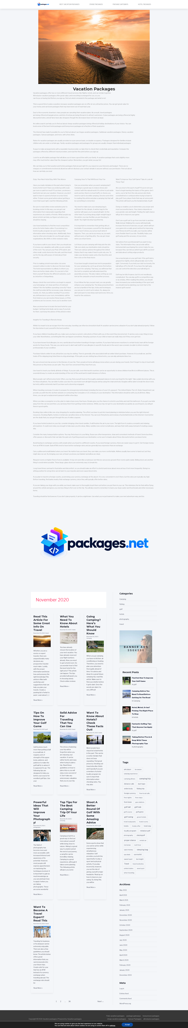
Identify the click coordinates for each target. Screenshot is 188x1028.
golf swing (128, 817)
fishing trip (140, 789)
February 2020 (124, 965)
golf (47, 729)
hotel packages (144, 4)
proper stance (130, 840)
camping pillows (129, 779)
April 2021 (123, 895)
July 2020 (123, 940)
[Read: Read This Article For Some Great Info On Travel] (42, 641)
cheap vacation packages (116, 1019)
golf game (140, 812)
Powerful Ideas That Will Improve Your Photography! (41, 812)
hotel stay (147, 826)
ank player (127, 769)
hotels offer (136, 826)
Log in (121, 989)
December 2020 (125, 915)
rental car (143, 840)
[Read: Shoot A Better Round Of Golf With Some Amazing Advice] (95, 834)
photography (36, 827)
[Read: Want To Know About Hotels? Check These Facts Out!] (95, 740)
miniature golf (145, 831)
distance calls (129, 784)
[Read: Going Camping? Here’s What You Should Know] (95, 646)
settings (112, 1026)
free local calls (144, 793)
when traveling (129, 873)
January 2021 (124, 910)
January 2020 (124, 970)
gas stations (139, 802)
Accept (127, 1025)
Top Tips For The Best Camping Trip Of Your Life (68, 809)
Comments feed (125, 999)
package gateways (120, 4)
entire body (128, 789)
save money (128, 850)
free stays (139, 797)
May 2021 (123, 890)
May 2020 (123, 950)
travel (47, 633)
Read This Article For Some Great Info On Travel (41, 623)
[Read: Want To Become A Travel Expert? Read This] (42, 932)
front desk (128, 802)
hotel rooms (143, 822)
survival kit (138, 854)
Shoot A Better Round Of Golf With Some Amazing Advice (93, 812)
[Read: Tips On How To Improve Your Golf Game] (42, 737)
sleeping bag (142, 850)
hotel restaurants (130, 822)
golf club (137, 807)
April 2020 (123, 955)
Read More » (38, 700)
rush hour (137, 845)
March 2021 (123, 900)
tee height (139, 859)
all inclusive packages (151, 1019)
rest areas (127, 845)
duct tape (141, 784)
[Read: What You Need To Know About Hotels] (68, 638)
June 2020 (123, 945)
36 (69, 1001)
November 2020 (125, 920)
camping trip (145, 778)
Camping (89, 638)
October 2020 (124, 925)
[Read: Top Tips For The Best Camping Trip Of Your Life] (68, 827)
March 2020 (123, 960)
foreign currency (130, 793)
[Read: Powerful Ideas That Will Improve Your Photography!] (42, 835)
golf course (128, 812)
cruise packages (96, 4)
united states (128, 868)
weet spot (140, 868)
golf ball (127, 807)
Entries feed (124, 994)
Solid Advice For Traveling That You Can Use (68, 719)
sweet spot (128, 859)
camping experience (131, 774)
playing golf (141, 835)
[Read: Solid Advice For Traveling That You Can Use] (68, 737)
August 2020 (124, 935)
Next (100, 1001)
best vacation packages (69, 4)
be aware (138, 769)
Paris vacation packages (115, 1016)
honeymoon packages (151, 1016)
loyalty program (130, 831)
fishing (121, 604)
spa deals (127, 854)
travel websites (138, 864)
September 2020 (125, 930)
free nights (128, 797)
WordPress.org (125, 1004)
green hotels (141, 817)
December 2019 (125, 975)
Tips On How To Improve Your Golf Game (39, 719)
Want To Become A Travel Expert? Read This (40, 913)
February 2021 (124, 905)
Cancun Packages (134, 1019)
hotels (74, 629)
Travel (126, 864)
